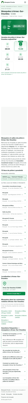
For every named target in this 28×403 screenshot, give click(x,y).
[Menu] (25, 2)
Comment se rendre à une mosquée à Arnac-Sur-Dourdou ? (13, 364)
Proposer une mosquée (7, 397)
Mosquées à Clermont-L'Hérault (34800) (6, 322)
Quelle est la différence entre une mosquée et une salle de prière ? (12, 357)
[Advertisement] (14, 91)
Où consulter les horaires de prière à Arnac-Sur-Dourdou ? (11, 351)
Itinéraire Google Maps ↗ (14, 293)
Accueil (3, 6)
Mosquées (9, 394)
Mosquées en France (11, 6)
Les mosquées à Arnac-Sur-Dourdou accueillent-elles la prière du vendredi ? (11, 379)
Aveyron (20, 6)
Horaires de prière (17, 394)
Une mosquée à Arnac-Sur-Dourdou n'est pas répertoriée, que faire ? (12, 371)
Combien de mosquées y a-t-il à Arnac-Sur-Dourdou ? (12, 334)
